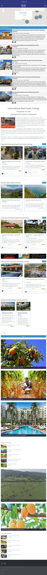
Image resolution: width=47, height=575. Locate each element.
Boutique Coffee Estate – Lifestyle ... (14, 445)
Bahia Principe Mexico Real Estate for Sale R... (7, 313)
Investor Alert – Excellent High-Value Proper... (35, 235)
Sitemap (2, 573)
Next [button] (43, 144)
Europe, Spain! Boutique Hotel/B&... (14, 535)
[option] (12, 162)
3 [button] (23, 179)
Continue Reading (42, 210)
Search (23, 336)
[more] (16, 167)
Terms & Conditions (4, 569)
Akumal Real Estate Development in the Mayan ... (23, 314)
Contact (2, 571)
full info (20, 169)
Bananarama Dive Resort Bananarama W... (15, 449)
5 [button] (27, 179)
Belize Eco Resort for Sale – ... (13, 463)
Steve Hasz (6, 172)
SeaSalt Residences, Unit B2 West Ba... (14, 545)
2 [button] (21, 179)
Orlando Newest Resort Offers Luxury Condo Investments (14, 435)
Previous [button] (45, 144)
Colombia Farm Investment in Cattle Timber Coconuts (13, 500)
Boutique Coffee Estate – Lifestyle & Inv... (11, 235)
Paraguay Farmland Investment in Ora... (14, 459)
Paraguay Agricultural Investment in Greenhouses (12, 399)
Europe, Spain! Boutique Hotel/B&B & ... (35, 162)
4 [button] (25, 179)
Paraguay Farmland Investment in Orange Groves (12, 367)
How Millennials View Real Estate (10, 200)
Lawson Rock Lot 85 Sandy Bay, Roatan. (11, 161)
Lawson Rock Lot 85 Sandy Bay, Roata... (14, 554)
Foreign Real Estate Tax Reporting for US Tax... (35, 201)
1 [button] (20, 179)
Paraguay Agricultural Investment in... (14, 454)
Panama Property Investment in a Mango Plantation (13, 529)
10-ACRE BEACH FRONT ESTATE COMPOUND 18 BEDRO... (33, 279)
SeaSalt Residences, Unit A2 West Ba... (14, 549)
